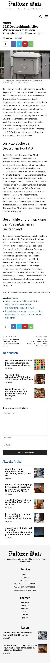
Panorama (6, 23)
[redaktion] (4, 38)
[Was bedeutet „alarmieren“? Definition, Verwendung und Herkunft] (39, 379)
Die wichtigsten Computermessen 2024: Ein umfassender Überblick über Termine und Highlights (24, 314)
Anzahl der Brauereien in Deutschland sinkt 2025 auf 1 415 (18, 502)
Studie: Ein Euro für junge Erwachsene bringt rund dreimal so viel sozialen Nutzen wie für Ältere (18, 488)
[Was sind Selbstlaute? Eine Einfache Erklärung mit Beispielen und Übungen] (39, 364)
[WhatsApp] (30, 44)
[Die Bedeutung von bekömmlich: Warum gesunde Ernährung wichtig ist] (39, 393)
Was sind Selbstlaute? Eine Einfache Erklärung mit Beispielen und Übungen (18, 363)
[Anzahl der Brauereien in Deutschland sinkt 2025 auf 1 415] (39, 504)
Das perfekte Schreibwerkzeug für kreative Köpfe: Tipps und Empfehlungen (37, 342)
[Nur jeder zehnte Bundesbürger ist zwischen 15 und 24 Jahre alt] (39, 473)
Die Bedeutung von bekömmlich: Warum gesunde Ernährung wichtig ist (16, 392)
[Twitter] (19, 44)
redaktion (9, 38)
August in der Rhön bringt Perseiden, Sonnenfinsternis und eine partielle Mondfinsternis (18, 531)
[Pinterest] (25, 44)
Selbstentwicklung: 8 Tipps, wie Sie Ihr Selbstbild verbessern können (11, 342)
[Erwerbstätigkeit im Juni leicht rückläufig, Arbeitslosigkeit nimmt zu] (39, 518)
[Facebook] (13, 44)
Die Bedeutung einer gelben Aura (19, 307)
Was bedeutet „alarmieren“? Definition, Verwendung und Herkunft (19, 377)
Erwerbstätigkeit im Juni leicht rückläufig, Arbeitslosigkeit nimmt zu (18, 516)
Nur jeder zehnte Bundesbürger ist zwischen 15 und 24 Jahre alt (18, 472)
